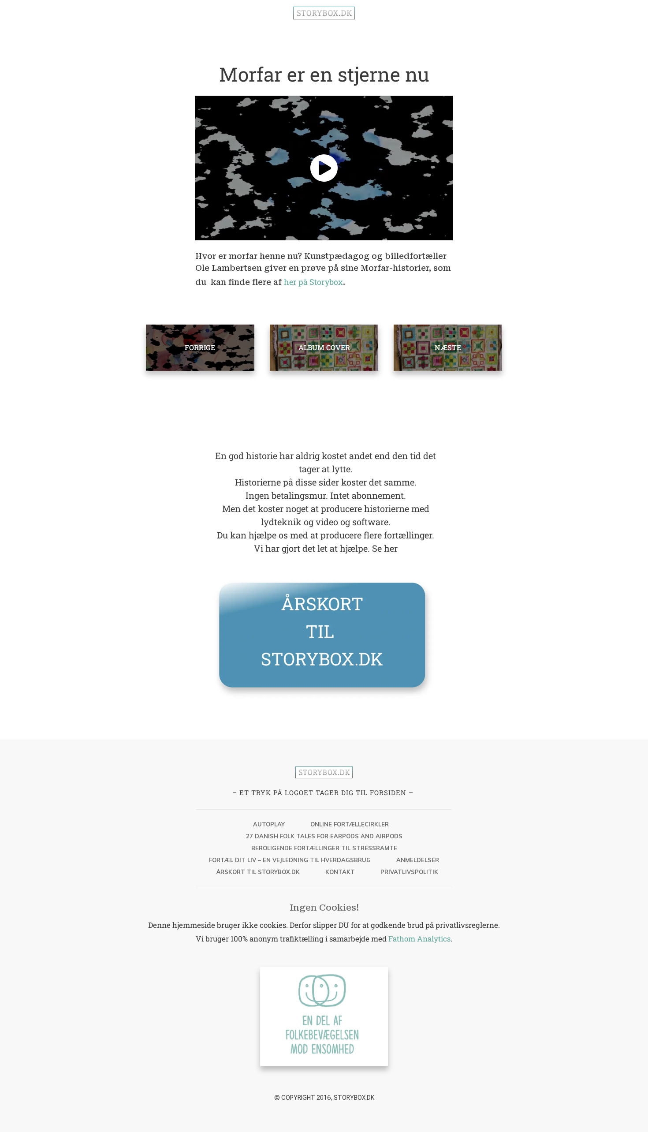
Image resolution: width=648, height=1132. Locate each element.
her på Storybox (313, 281)
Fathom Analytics (419, 939)
